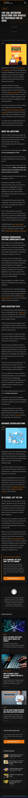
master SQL (22, 312)
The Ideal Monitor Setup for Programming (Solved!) (16, 755)
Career (5, 8)
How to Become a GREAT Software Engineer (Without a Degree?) (13, 675)
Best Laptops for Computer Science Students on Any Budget (16, 762)
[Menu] (25, 2)
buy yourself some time (18, 538)
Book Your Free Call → (14, 578)
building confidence (12, 92)
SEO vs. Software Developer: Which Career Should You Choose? (12, 639)
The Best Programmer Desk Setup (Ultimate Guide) (16, 769)
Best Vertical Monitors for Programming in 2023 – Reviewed (15, 782)
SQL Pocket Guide (18, 224)
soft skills (17, 415)
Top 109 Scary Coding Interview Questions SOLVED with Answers (13, 711)
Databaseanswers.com (18, 487)
